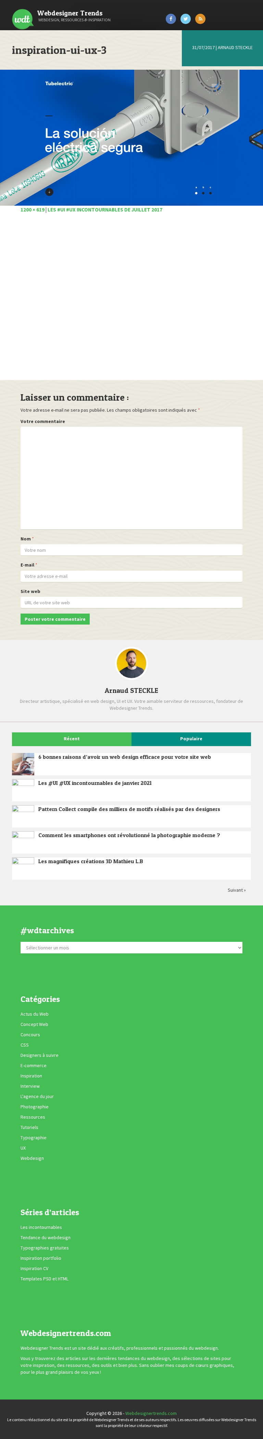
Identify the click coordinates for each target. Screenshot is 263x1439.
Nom (26, 539)
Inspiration (31, 1076)
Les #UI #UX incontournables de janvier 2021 (95, 782)
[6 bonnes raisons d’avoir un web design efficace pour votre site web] (23, 764)
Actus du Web (35, 1014)
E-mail (27, 565)
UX (23, 1148)
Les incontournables (41, 1227)
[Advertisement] (131, 300)
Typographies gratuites (45, 1248)
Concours (30, 1034)
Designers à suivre (40, 1055)
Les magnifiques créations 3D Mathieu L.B (90, 861)
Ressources (33, 1117)
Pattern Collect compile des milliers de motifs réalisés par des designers (129, 809)
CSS (25, 1045)
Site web (30, 591)
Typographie (34, 1137)
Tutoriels (29, 1127)
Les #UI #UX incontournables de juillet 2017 (105, 209)
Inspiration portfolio (41, 1258)
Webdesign (32, 1158)
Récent (72, 738)
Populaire (191, 738)
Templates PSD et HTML (44, 1279)
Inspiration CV (34, 1269)
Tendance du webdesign (46, 1238)
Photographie (35, 1107)
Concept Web (34, 1024)
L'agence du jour (37, 1096)
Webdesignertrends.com (151, 1413)
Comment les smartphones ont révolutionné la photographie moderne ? (129, 835)
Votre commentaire (43, 421)
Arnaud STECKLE (235, 47)
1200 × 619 (33, 209)
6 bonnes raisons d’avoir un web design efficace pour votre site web (124, 756)
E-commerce (34, 1065)
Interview (30, 1086)
